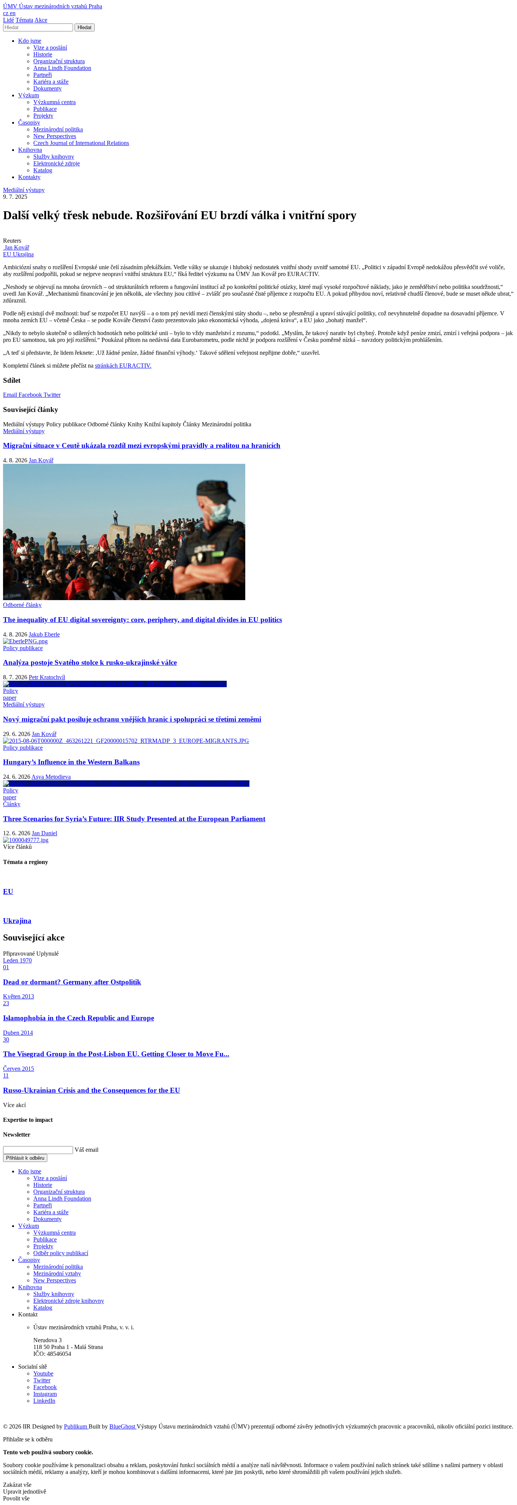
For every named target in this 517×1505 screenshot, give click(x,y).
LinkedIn (44, 1400)
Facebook (31, 394)
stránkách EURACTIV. (123, 365)
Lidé (8, 20)
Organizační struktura (59, 61)
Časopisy (29, 122)
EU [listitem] (8, 254)
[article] (16, 247)
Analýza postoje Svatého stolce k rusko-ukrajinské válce (90, 662)
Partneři (42, 75)
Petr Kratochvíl (47, 677)
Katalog (42, 170)
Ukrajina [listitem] (23, 254)
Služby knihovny (53, 156)
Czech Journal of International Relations (81, 143)
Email (11, 394)
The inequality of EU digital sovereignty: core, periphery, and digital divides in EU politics (142, 620)
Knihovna (30, 150)
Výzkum (28, 95)
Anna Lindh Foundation (62, 68)
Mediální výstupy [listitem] (24, 190)
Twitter (52, 394)
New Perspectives (54, 136)
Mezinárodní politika (58, 129)
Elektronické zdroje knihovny (68, 1301)
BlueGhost (123, 1426)
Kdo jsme (29, 40)
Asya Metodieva (51, 777)
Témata (24, 20)
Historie (42, 54)
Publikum (76, 1426)
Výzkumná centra (54, 102)
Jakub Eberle (44, 634)
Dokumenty (47, 88)
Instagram (45, 1394)
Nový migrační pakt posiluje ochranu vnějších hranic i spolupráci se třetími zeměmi (132, 719)
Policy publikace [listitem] (23, 648)
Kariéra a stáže (51, 81)
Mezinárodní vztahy (57, 1273)
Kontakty (29, 177)
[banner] (52, 6)
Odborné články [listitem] (22, 605)
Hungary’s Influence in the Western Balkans (71, 762)
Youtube (43, 1373)
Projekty (43, 115)
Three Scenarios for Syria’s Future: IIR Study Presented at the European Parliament (134, 819)
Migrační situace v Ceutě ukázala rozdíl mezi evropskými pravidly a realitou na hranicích (141, 445)
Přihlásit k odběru (25, 1158)
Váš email (86, 1149)
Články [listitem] (11, 804)
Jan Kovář (41, 460)
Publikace (45, 109)
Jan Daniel (44, 833)
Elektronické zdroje (56, 163)
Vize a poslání (50, 47)
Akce (40, 20)
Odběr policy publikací (60, 1253)
